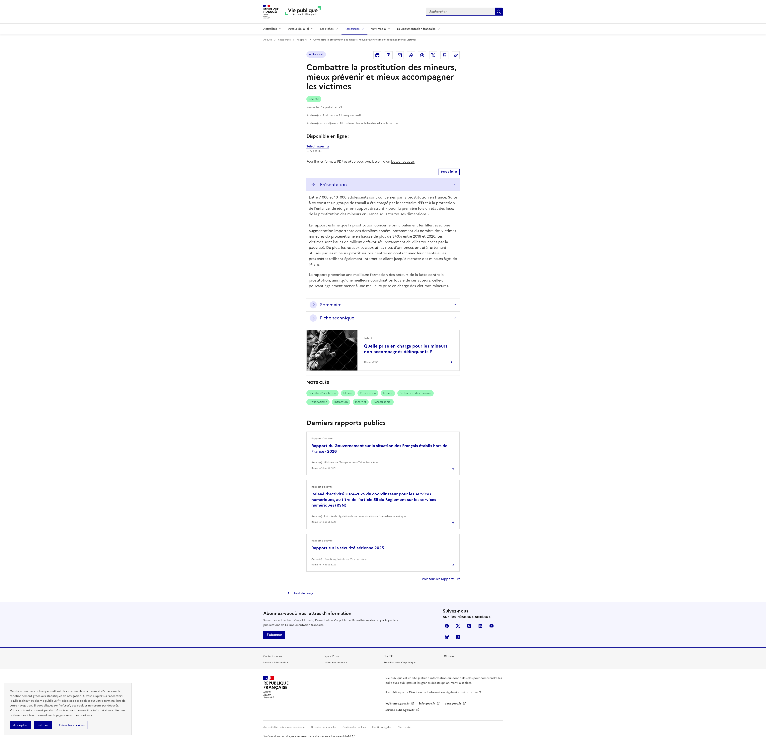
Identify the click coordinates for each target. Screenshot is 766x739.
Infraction (341, 402)
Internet (360, 402)
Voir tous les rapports (438, 578)
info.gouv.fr (427, 703)
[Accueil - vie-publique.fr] (303, 11)
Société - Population (322, 393)
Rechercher (499, 12)
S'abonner (274, 634)
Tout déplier (449, 172)
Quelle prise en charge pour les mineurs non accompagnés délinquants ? (405, 349)
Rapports (302, 39)
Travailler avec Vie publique (400, 662)
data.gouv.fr (453, 703)
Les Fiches (327, 29)
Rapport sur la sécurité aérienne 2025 (347, 548)
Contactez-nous (272, 656)
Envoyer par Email (400, 55)
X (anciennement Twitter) (458, 626)
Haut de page (302, 593)
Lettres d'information (275, 662)
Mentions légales (382, 727)
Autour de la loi (298, 29)
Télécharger (317, 146)
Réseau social (382, 402)
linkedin (480, 626)
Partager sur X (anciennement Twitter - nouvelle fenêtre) (433, 55)
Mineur (348, 393)
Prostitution (368, 393)
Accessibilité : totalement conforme (284, 727)
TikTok (458, 637)
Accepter (20, 725)
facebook (447, 626)
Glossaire (449, 656)
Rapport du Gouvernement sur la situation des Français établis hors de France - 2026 (379, 448)
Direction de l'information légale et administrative (443, 692)
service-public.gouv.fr (400, 710)
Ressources (352, 29)
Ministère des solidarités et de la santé (369, 123)
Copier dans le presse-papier (411, 55)
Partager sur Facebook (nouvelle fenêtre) (422, 55)
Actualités (270, 29)
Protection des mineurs (415, 393)
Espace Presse (332, 656)
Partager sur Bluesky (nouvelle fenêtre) (456, 55)
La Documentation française (416, 29)
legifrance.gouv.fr (397, 703)
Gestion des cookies (354, 727)
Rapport (318, 54)
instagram (469, 626)
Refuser (43, 725)
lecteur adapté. (403, 161)
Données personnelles (324, 727)
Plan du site (404, 727)
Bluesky (447, 637)
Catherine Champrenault (342, 115)
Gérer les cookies (72, 725)
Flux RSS (388, 656)
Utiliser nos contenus (335, 662)
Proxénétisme (318, 402)
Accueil (267, 39)
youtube (492, 626)
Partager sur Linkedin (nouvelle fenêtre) (444, 55)
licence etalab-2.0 (341, 736)
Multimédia (378, 29)
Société (314, 99)
